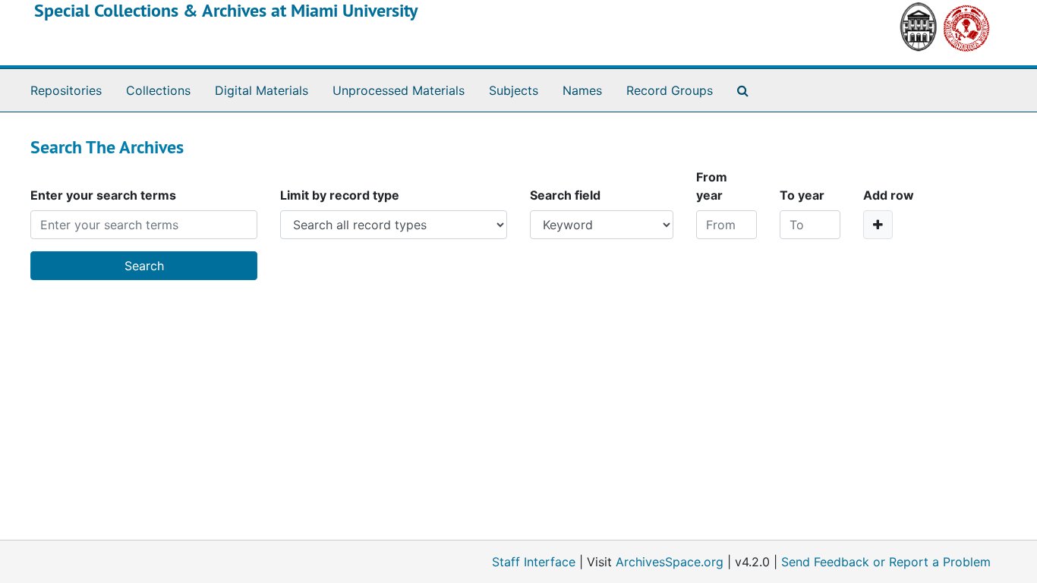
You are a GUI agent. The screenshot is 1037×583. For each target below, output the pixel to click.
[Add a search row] (878, 224)
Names (582, 90)
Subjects (513, 90)
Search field (565, 195)
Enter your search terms (103, 195)
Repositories (66, 90)
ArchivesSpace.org (669, 561)
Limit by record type (339, 195)
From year (711, 186)
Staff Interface (533, 561)
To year (802, 195)
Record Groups (669, 90)
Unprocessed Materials (399, 90)
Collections (158, 90)
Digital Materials (261, 90)
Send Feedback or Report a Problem (886, 561)
